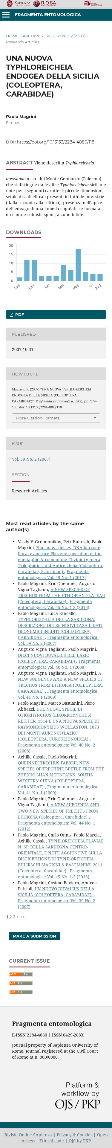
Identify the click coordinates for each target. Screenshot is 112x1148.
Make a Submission (34, 936)
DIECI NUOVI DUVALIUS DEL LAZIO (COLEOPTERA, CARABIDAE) (53, 658)
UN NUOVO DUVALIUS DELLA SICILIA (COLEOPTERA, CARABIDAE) (56, 891)
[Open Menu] (6, 15)
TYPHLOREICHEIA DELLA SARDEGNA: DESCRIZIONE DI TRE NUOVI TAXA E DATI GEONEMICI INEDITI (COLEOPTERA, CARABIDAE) (60, 628)
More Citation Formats (37, 418)
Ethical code (51, 1141)
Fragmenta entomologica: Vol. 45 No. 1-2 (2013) (55, 604)
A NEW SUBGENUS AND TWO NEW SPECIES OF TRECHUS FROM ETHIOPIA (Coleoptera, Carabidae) (58, 810)
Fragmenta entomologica (48, 14)
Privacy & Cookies (74, 1135)
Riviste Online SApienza (28, 1135)
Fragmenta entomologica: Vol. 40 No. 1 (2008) (59, 664)
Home (12, 35)
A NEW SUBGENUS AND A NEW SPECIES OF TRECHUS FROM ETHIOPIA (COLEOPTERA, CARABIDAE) (60, 682)
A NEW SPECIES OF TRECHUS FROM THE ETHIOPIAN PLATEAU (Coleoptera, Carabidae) (61, 595)
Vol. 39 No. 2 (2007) (66, 35)
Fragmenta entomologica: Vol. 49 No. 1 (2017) (53, 574)
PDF (19, 314)
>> (22, 917)
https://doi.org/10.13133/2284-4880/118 (55, 142)
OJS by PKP (80, 1141)
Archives (33, 35)
